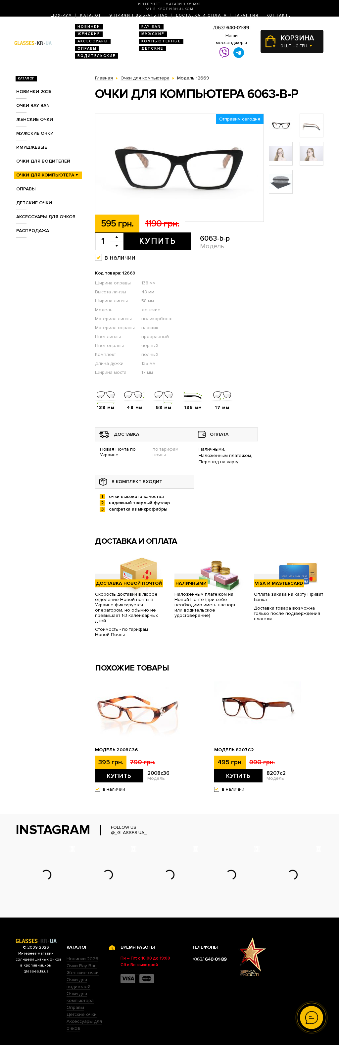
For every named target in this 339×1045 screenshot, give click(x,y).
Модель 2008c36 (116, 750)
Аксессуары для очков (45, 217)
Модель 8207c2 (234, 750)
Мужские (152, 34)
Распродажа (32, 230)
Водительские (96, 56)
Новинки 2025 (33, 91)
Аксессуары (92, 41)
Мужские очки (35, 133)
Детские (152, 48)
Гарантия (247, 15)
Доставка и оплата (201, 15)
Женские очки (34, 119)
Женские (88, 34)
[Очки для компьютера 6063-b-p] (179, 168)
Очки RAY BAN (33, 105)
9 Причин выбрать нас (139, 15)
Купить (157, 241)
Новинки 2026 (82, 959)
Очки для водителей (43, 161)
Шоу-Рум (61, 15)
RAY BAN (151, 27)
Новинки (88, 27)
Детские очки (34, 203)
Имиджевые (31, 147)
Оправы (87, 48)
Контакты (279, 15)
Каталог (91, 15)
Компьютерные (161, 41)
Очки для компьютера (45, 175)
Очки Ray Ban (82, 966)
